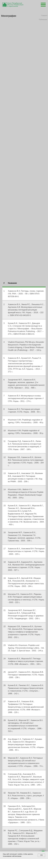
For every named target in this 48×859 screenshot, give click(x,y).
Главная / (44, 15)
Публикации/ (43, 19)
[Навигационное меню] (43, 5)
